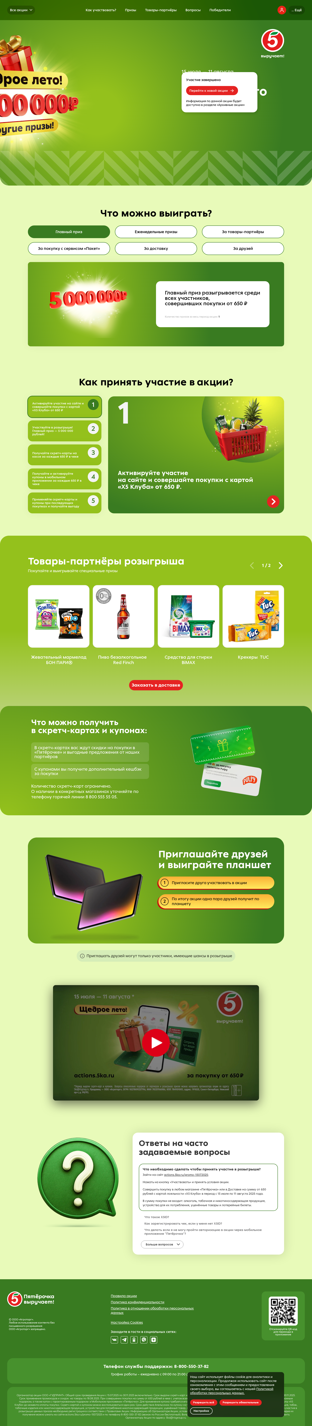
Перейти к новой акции (208, 91)
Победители (220, 10)
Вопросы (193, 10)
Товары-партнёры (161, 10)
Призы (130, 10)
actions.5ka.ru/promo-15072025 (186, 1175)
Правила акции (124, 1296)
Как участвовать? (101, 10)
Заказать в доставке (156, 685)
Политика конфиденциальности (137, 1302)
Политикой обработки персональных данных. (231, 1391)
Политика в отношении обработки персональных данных (152, 1310)
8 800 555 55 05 (101, 797)
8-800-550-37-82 (191, 1366)
